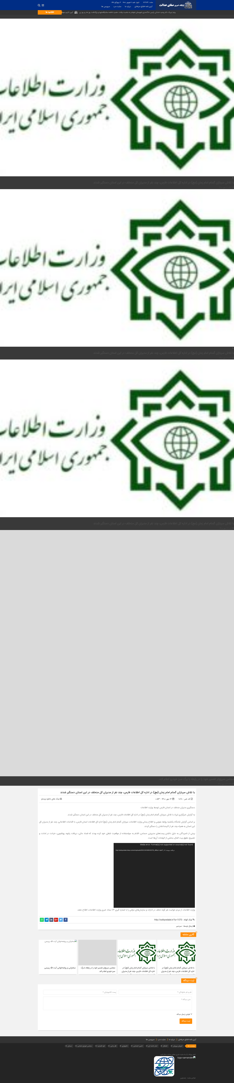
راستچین (183, 1078)
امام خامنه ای (152, 1046)
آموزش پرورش (177, 1046)
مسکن (70, 1046)
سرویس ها (105, 6)
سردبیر (179, 926)
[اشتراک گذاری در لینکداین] (51, 920)
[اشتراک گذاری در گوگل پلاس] (56, 920)
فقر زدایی (113, 1046)
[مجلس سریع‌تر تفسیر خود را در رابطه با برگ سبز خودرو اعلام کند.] (117, 399)
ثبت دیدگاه (186, 1021)
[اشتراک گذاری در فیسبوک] (66, 920)
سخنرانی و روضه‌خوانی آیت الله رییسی (60, 968)
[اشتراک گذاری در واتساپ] (42, 920)
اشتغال (165, 1046)
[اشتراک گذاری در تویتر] (61, 920)
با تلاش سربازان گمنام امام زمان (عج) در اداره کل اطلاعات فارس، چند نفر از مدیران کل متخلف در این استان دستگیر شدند (127, 792)
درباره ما (128, 6)
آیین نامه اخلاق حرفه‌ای (143, 6)
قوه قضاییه (101, 1046)
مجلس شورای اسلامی (84, 1046)
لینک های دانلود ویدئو (50, 799)
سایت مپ (117, 6)
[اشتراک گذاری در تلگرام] (47, 920)
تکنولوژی (125, 1046)
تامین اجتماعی (138, 1046)
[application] (154, 875)
